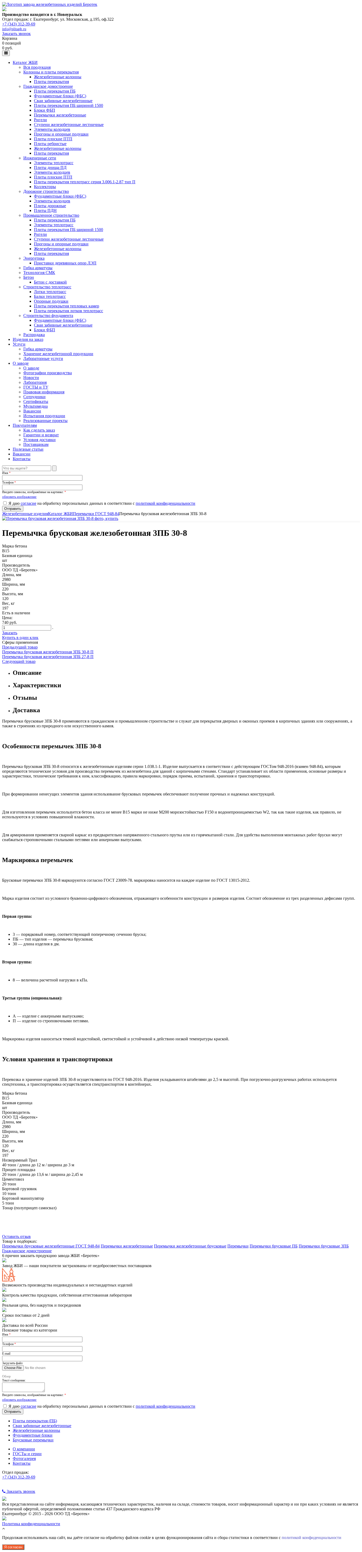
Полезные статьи (28, 449)
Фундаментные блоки (32, 1435)
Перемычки (238, 1246)
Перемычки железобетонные (60, 115)
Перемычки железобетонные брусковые (190, 1246)
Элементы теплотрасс (53, 162)
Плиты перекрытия (51, 81)
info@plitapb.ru (14, 29)
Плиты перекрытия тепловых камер (66, 306)
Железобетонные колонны (57, 77)
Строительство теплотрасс (47, 287)
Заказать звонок (16, 33)
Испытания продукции (44, 416)
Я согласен (13, 1547)
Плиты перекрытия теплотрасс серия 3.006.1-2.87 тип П (84, 182)
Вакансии (32, 411)
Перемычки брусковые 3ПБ (324, 1246)
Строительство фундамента (48, 315)
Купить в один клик (20, 637)
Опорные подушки (51, 301)
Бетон (28, 277)
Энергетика (34, 258)
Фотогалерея (24, 1458)
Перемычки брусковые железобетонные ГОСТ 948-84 (51, 1246)
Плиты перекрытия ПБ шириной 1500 (68, 105)
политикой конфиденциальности (165, 503)
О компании (24, 1449)
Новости (31, 377)
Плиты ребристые (50, 143)
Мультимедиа (35, 406)
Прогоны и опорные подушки (61, 134)
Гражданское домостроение (48, 86)
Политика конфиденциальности (31, 1523)
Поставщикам (35, 444)
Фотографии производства (47, 373)
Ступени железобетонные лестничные (69, 124)
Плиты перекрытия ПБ (55, 91)
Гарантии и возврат (41, 435)
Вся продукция (37, 67)
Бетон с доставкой (50, 282)
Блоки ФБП (44, 110)
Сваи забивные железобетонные (63, 100)
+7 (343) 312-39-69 (18, 24)
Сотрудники (34, 396)
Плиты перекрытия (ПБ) (35, 1421)
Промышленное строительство (51, 215)
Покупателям (25, 425)
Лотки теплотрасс (50, 291)
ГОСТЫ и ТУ (35, 387)
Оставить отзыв (16, 1236)
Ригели (40, 120)
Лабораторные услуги (43, 358)
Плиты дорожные (50, 205)
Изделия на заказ (28, 339)
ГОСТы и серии (27, 1453)
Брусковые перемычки (33, 1440)
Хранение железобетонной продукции (58, 353)
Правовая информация (43, 392)
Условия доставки (39, 439)
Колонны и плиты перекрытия (51, 72)
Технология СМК (39, 272)
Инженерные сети (39, 158)
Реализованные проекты (45, 420)
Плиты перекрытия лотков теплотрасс (68, 310)
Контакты (21, 459)
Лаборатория (35, 382)
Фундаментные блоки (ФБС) (60, 96)
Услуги (19, 344)
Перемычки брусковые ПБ (274, 1246)
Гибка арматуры (37, 268)
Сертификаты (35, 401)
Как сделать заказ (39, 430)
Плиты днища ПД (50, 167)
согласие (28, 503)
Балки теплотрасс (50, 296)
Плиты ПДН (45, 210)
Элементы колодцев (52, 129)
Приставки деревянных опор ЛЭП (65, 263)
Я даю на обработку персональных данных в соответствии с (101, 503)
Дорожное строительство (46, 191)
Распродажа (34, 334)
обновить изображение (19, 497)
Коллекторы (45, 186)
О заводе (21, 363)
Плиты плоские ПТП (53, 139)
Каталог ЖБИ (25, 62)
